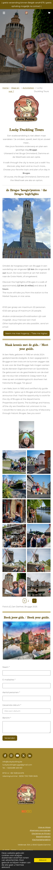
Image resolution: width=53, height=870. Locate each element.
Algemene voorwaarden (40, 830)
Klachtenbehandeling (41, 840)
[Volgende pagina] (34, 601)
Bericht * (6, 718)
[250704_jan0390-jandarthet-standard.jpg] (38, 486)
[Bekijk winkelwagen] (49, 12)
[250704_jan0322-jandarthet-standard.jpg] (38, 462)
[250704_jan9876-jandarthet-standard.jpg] (14, 511)
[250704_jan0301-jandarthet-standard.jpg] (38, 511)
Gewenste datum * (11, 705)
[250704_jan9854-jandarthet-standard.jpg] (14, 535)
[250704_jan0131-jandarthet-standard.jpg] (38, 560)
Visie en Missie (44, 827)
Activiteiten (28, 88)
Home (5, 88)
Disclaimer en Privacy (41, 833)
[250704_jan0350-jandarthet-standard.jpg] (14, 486)
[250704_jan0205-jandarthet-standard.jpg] (14, 462)
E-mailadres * (8, 680)
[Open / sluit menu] (4, 12)
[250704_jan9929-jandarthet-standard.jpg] (38, 585)
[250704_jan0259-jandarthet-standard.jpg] (38, 535)
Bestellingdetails (43, 837)
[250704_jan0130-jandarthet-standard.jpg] (14, 560)
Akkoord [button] (42, 860)
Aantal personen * (11, 692)
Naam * (6, 667)
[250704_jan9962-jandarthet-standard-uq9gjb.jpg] (14, 585)
